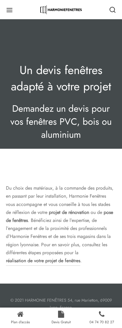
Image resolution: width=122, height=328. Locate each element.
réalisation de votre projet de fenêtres (43, 260)
